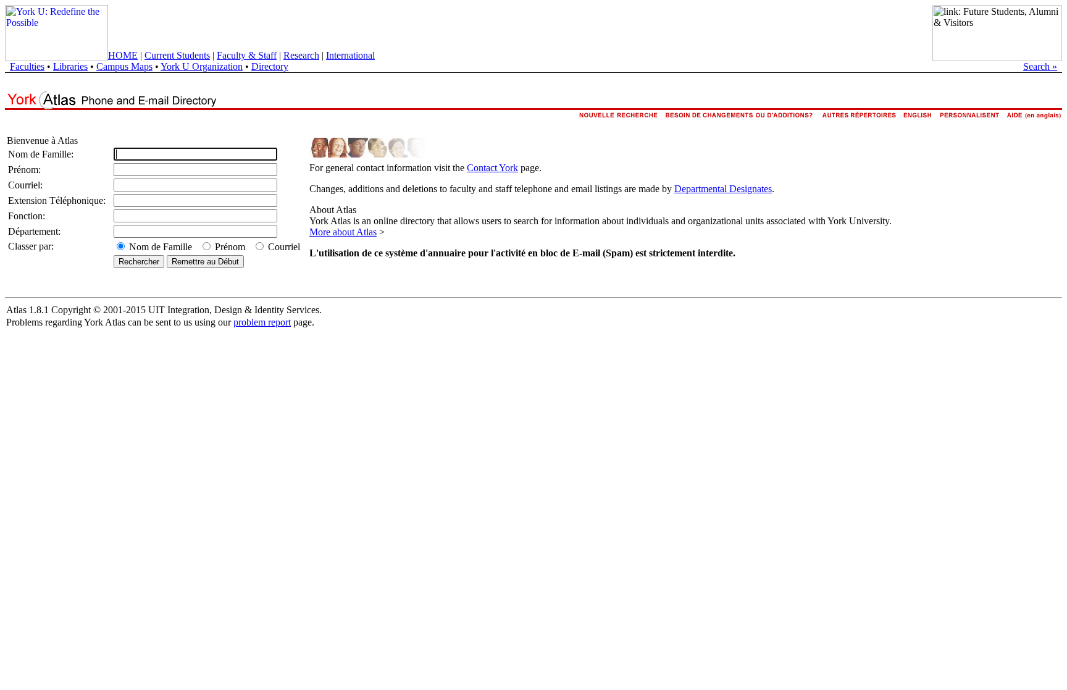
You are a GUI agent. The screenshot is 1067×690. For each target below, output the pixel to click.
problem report (262, 322)
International (350, 55)
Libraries (70, 66)
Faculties (27, 66)
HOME (123, 55)
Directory (269, 66)
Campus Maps (124, 66)
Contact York (492, 167)
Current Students (177, 55)
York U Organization (202, 66)
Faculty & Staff (247, 55)
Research (301, 55)
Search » (1040, 66)
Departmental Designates (723, 188)
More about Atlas (343, 232)
